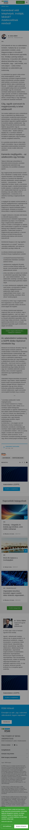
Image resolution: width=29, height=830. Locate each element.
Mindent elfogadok (21, 826)
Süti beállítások (7, 826)
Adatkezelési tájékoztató (6, 821)
